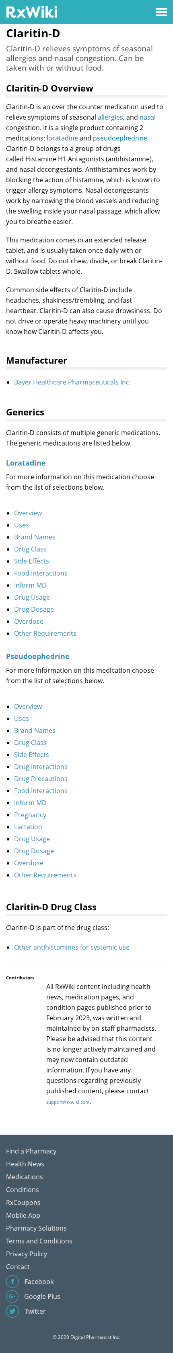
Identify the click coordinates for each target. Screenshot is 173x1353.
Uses (21, 525)
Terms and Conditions (39, 1241)
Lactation (28, 826)
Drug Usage (32, 597)
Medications (24, 1176)
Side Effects (31, 561)
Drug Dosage (34, 609)
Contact (18, 1266)
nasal (148, 117)
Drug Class (30, 549)
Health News (25, 1164)
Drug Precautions (41, 778)
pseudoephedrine (120, 138)
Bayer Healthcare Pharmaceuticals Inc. (72, 382)
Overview (28, 513)
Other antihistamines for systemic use (72, 947)
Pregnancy (30, 814)
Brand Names (35, 537)
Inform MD (30, 585)
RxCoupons (23, 1202)
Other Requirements (45, 633)
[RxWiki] (31, 11)
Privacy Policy (26, 1253)
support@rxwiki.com (67, 1102)
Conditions (22, 1189)
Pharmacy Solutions (36, 1228)
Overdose (28, 621)
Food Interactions (41, 573)
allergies (110, 117)
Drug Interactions (41, 766)
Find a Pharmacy (31, 1151)
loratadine (62, 138)
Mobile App (23, 1215)
